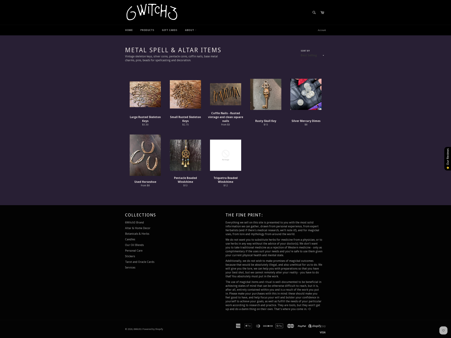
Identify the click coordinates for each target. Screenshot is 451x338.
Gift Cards (169, 30)
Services (130, 267)
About (190, 30)
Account (322, 30)
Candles (130, 239)
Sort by (305, 51)
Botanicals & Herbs (137, 233)
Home (129, 30)
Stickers (130, 256)
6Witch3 (137, 329)
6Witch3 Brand (134, 222)
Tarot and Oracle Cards (139, 262)
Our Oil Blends (134, 245)
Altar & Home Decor (137, 228)
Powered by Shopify (153, 329)
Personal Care (134, 250)
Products (147, 30)
